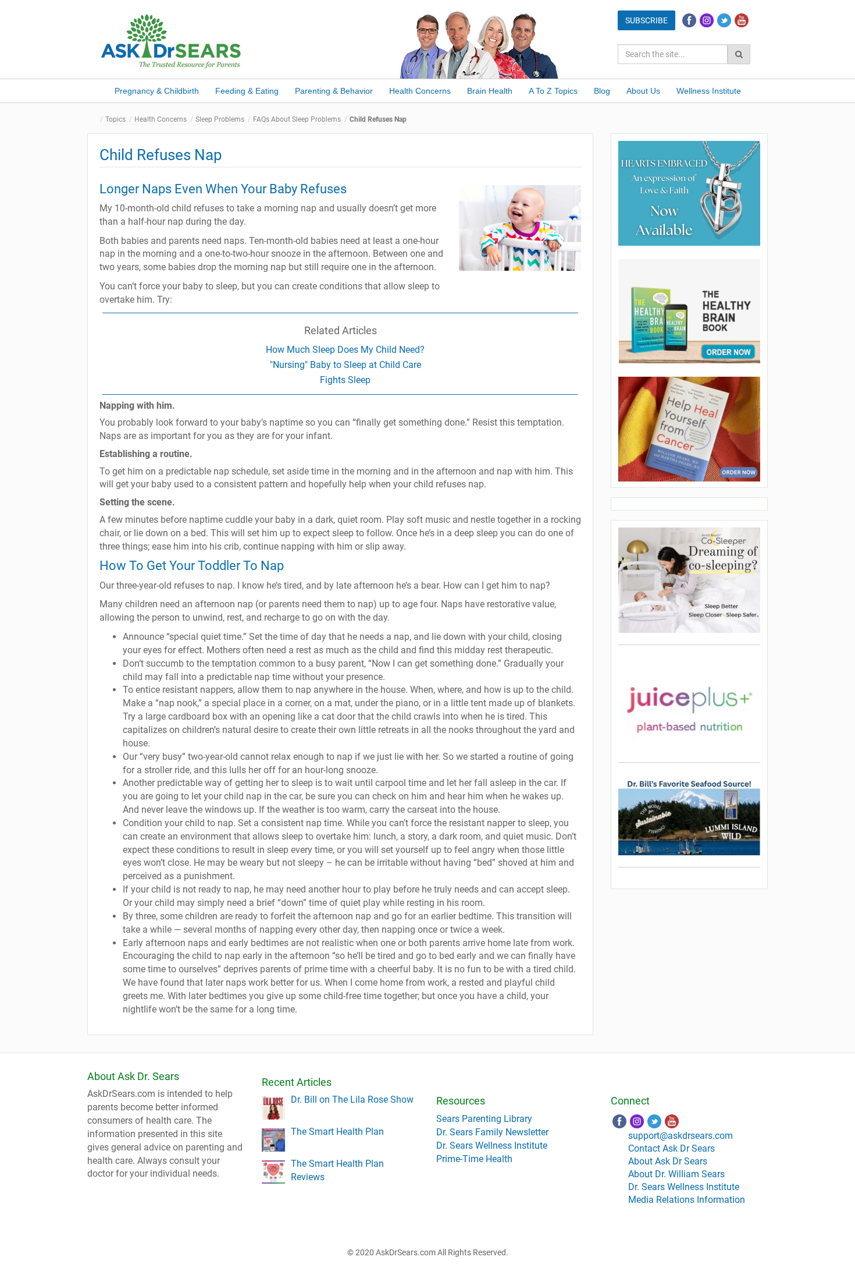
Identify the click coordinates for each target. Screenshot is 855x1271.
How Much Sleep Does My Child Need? (345, 349)
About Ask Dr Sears (667, 1161)
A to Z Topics (553, 90)
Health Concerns (420, 90)
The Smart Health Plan (337, 1131)
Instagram (707, 20)
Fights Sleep (345, 379)
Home (96, 119)
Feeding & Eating (247, 90)
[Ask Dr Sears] (171, 39)
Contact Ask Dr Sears (671, 1148)
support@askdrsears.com (680, 1135)
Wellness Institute (708, 90)
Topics (115, 119)
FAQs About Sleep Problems (297, 119)
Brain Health (489, 90)
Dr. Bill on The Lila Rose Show (352, 1099)
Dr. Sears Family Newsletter (492, 1132)
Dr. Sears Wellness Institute (491, 1145)
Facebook (689, 20)
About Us (643, 90)
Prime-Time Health (474, 1158)
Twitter (724, 20)
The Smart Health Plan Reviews (337, 1170)
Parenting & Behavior (334, 90)
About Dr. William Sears (676, 1174)
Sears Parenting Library (484, 1118)
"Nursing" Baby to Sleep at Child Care (345, 364)
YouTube (742, 20)
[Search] (739, 54)
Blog (602, 90)
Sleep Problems (219, 119)
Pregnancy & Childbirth (157, 90)
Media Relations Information (686, 1199)
